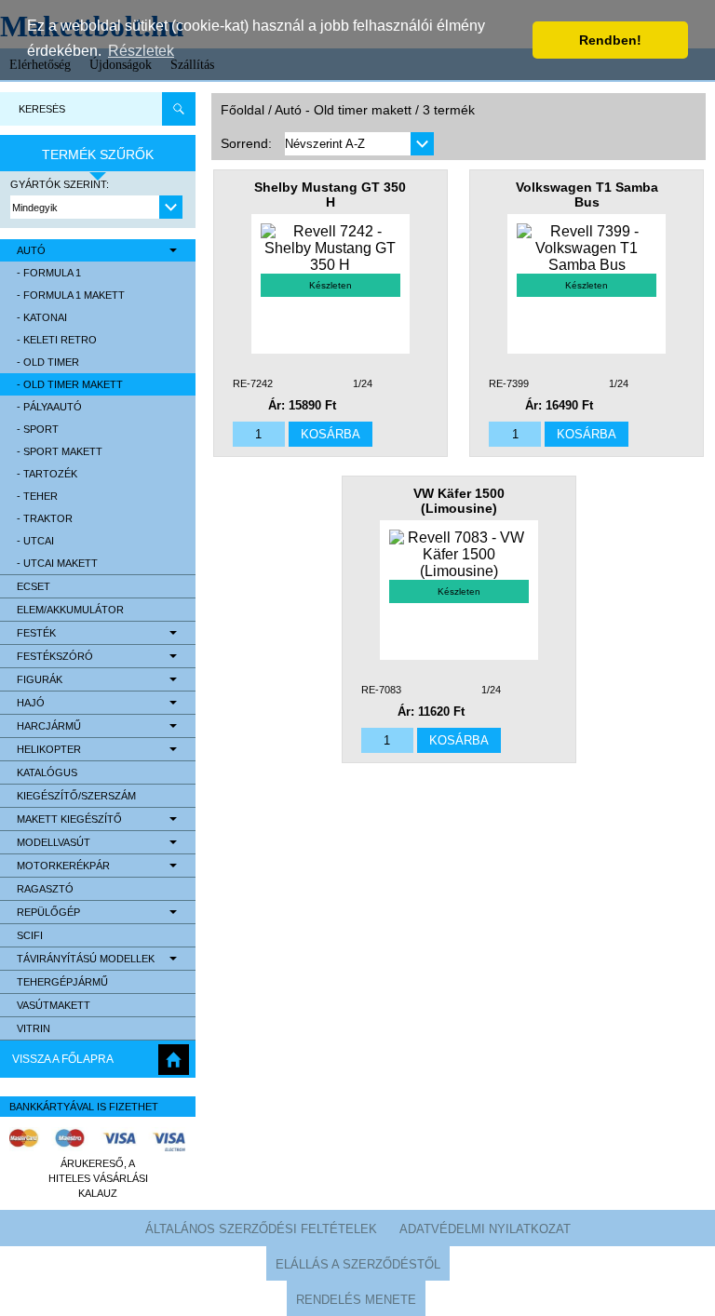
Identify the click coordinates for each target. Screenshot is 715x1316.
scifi (30, 935)
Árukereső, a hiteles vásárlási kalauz (98, 1178)
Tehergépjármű (62, 981)
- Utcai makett (57, 563)
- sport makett (59, 451)
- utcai (35, 540)
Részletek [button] (141, 51)
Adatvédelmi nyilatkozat (485, 1229)
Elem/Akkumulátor (70, 609)
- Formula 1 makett (71, 295)
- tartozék (47, 473)
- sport (38, 429)
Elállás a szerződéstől (358, 1264)
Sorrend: (246, 143)
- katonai (42, 317)
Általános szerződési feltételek (261, 1229)
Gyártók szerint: (59, 184)
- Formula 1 (49, 272)
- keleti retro (57, 339)
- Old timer (48, 362)
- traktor (45, 518)
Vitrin (33, 1028)
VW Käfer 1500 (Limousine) (459, 501)
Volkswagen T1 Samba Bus (587, 194)
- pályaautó (49, 406)
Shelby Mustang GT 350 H (330, 194)
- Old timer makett (70, 384)
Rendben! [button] (610, 40)
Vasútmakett (53, 1005)
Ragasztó (45, 888)
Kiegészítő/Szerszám (76, 795)
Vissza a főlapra (63, 1059)
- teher (37, 496)
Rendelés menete (356, 1300)
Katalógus (47, 772)
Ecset (33, 586)
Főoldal (242, 109)
